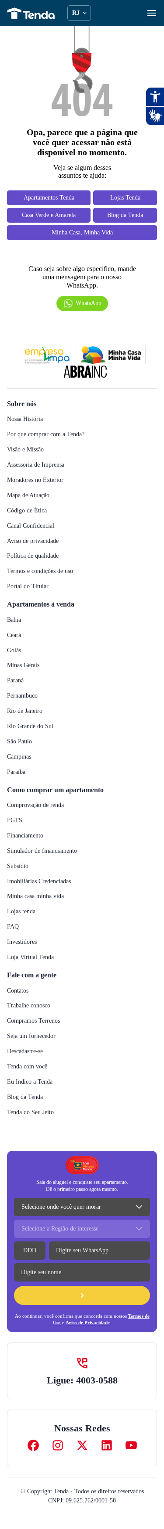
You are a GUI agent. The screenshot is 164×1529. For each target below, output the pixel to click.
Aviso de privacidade (35, 551)
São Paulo (21, 751)
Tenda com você (30, 1076)
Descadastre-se (29, 1061)
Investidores (24, 952)
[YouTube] (131, 1455)
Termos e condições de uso (45, 581)
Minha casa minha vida (38, 906)
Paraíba (17, 782)
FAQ (12, 936)
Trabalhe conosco (32, 1015)
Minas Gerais (24, 675)
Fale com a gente (36, 984)
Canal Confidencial (33, 535)
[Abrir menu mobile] (152, 13)
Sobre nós (24, 413)
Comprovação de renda (40, 815)
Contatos (21, 1000)
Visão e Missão (27, 459)
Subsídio (19, 876)
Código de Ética (29, 520)
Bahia (14, 630)
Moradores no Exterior (38, 490)
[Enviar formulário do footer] (82, 1305)
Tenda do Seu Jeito (34, 1122)
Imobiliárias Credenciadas (43, 891)
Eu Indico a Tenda (31, 1091)
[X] (82, 1455)
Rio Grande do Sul (32, 736)
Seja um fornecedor (35, 1046)
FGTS (14, 830)
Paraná (17, 690)
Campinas (21, 766)
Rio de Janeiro (27, 721)
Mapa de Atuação (31, 505)
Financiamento (28, 845)
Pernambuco (25, 705)
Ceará (15, 645)
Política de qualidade (36, 566)
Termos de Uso (53, 1332)
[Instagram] (58, 1455)
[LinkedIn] (107, 1455)
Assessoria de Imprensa (40, 474)
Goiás (15, 660)
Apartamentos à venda (45, 613)
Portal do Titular (30, 596)
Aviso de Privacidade (102, 1332)
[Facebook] (33, 1455)
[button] (82, 313)
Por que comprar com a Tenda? (50, 444)
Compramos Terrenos (38, 1030)
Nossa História (27, 429)
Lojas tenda (23, 921)
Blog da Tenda (26, 1107)
